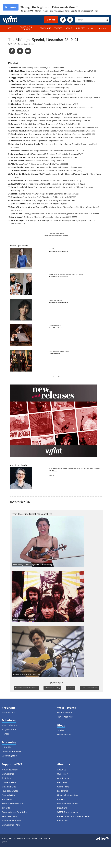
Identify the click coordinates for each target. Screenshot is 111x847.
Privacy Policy (8, 838)
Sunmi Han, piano (55, 249)
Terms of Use (23, 838)
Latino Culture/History (52, 688)
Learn (46, 236)
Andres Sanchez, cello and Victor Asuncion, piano (66, 274)
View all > (56, 377)
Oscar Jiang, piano (55, 326)
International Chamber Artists (59, 351)
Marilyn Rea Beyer (74, 469)
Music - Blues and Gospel (89, 688)
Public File (37, 838)
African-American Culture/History (26, 688)
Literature (70, 688)
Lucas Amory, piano (55, 300)
